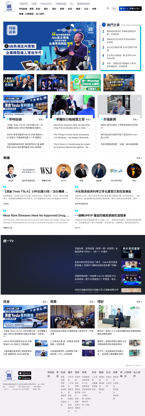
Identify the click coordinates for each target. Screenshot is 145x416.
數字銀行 (77, 393)
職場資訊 (101, 384)
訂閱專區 (29, 14)
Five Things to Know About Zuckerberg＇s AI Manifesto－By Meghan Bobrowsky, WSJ (72, 136)
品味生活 (108, 378)
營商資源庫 (86, 389)
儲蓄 (77, 386)
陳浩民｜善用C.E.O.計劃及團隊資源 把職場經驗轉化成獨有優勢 (119, 332)
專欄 (21, 14)
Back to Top (133, 365)
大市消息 (70, 378)
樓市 (46, 9)
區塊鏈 (94, 386)
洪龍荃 (11, 181)
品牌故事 (85, 380)
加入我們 (40, 14)
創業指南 (85, 386)
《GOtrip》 (12, 387)
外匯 (62, 383)
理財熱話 (77, 409)
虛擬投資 (63, 396)
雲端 (93, 389)
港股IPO (23, 4)
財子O (63, 181)
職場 (78, 9)
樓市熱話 (70, 409)
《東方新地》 (37, 387)
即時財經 (23, 9)
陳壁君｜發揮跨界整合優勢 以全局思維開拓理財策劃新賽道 (112, 342)
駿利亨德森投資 (28, 181)
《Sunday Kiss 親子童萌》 (20, 389)
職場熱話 (101, 390)
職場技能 (101, 378)
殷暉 (81, 181)
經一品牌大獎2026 (86, 400)
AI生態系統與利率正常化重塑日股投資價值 (103, 191)
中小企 (84, 383)
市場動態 (85, 377)
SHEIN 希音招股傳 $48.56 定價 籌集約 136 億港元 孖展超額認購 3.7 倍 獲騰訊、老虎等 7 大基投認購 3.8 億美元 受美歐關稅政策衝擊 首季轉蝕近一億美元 (25, 136)
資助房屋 (70, 390)
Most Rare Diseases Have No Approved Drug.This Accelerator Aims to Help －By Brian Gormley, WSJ (72, 126)
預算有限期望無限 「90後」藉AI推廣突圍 (119, 144)
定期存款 (77, 378)
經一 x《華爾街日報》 (132, 9)
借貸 (77, 399)
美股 (62, 380)
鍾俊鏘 (99, 181)
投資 (38, 9)
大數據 (94, 383)
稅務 (77, 402)
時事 (94, 9)
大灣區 (84, 395)
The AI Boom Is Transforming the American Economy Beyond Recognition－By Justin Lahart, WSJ (72, 146)
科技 (70, 9)
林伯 (134, 181)
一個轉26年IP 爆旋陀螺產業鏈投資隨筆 (100, 215)
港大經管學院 (116, 181)
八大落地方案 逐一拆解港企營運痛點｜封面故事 (64, 342)
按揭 (69, 405)
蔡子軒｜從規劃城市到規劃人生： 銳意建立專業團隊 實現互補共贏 (111, 352)
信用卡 (77, 405)
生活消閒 (108, 384)
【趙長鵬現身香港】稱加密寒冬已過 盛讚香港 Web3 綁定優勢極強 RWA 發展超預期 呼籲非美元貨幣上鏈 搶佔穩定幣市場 (25, 146)
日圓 (34, 4)
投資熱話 (63, 403)
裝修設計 (70, 400)
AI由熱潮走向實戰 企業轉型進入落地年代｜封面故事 (72, 332)
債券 (62, 386)
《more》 (6, 389)
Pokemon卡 (46, 4)
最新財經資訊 (83, 4)
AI (72, 4)
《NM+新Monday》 (24, 387)
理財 (54, 9)
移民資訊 (115, 390)
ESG (84, 392)
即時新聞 (115, 396)
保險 (77, 383)
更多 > (41, 119)
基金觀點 (63, 390)
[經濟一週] (9, 6)
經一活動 (85, 405)
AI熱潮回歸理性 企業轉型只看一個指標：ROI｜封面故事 (64, 352)
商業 (62, 9)
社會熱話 (115, 384)
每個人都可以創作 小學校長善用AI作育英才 (119, 126)
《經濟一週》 (36, 389)
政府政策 (115, 378)
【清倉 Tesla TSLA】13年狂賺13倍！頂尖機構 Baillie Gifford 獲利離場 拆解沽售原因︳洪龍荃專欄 (25, 126)
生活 (86, 9)
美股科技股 (61, 4)
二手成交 (70, 384)
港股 (62, 377)
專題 (32, 9)
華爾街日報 (46, 181)
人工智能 (94, 378)
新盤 (69, 395)
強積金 (77, 389)
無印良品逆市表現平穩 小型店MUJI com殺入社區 (119, 136)
